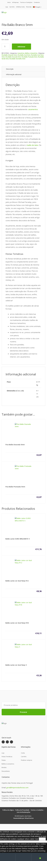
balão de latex (32, 145)
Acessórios (20, 53)
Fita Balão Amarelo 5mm (9, 55)
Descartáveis (6, 771)
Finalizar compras (26, 760)
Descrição (9, 69)
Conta (23, 753)
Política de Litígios (8, 810)
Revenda (28, 7)
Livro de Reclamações (23, 812)
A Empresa (15, 2)
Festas (4, 760)
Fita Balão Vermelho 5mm (17, 59)
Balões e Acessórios (31, 53)
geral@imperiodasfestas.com (17, 787)
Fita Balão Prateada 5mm (29, 57)
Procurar (23, 712)
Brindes (4, 767)
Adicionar (21, 46)
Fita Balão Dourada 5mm (13, 57)
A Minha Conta (20, 7)
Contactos (37, 2)
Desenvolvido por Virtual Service (23, 818)
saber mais (34, 839)
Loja (6, 7)
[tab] (23, 69)
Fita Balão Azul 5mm (24, 55)
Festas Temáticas (7, 757)
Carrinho (12, 7)
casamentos (33, 109)
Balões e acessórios (8, 764)
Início (9, 2)
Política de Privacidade (22, 810)
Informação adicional (13, 74)
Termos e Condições (26, 2)
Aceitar (42, 839)
